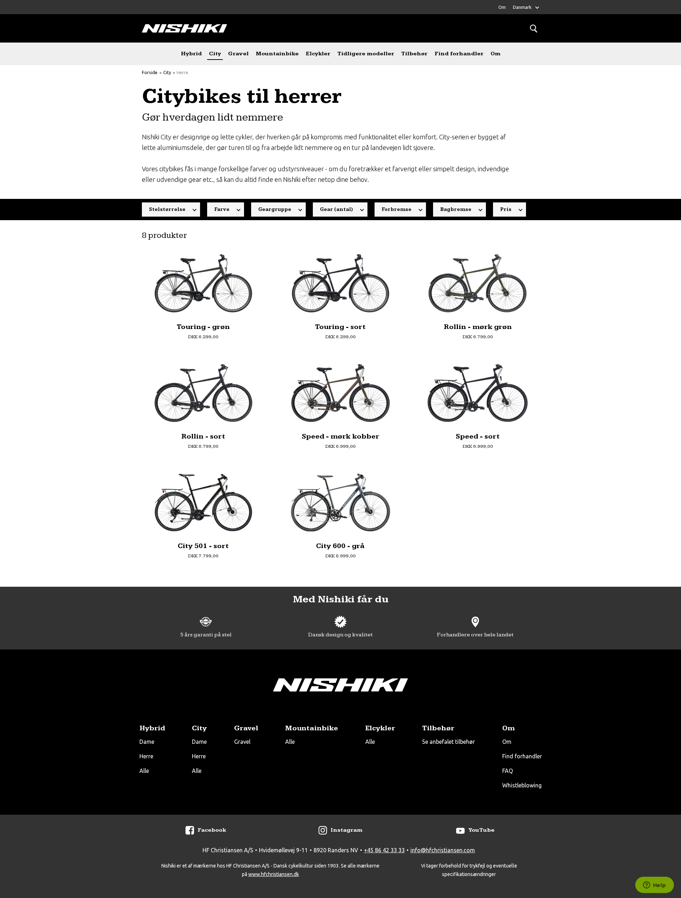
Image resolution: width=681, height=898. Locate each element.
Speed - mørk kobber (340, 436)
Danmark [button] (522, 7)
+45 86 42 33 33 (384, 850)
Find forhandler (458, 53)
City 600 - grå (340, 546)
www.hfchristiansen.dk (273, 874)
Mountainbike (277, 53)
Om (502, 7)
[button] (171, 209)
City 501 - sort (203, 546)
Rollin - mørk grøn (478, 327)
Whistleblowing (522, 785)
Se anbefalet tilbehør (448, 741)
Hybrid (191, 53)
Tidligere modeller (365, 53)
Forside (149, 72)
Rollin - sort (203, 436)
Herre (182, 72)
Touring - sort (340, 327)
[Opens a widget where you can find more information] (654, 885)
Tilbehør (414, 53)
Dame (146, 741)
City (215, 53)
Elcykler (318, 53)
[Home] (184, 28)
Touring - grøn (203, 327)
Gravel (238, 53)
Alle (144, 771)
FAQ (507, 771)
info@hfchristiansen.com (442, 850)
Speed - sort (478, 436)
